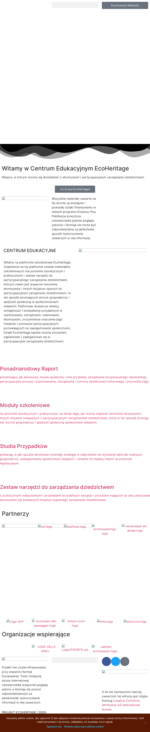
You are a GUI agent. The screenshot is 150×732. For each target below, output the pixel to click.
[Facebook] (106, 661)
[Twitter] (115, 661)
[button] (75, 5)
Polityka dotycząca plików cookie (84, 726)
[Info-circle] (124, 661)
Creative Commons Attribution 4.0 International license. (121, 705)
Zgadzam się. (54, 726)
